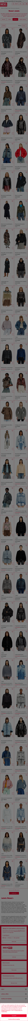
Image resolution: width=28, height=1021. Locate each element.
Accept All (14, 1015)
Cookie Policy (4, 1011)
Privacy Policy (18, 1010)
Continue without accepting (14, 1019)
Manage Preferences (5, 1010)
